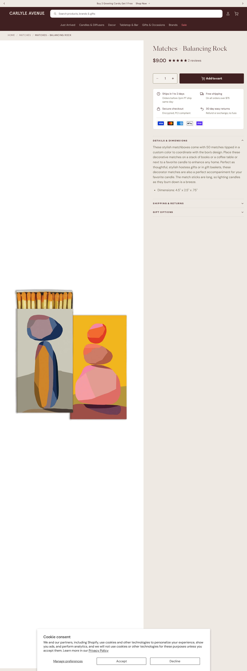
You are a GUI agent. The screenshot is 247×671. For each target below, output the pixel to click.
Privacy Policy (99, 650)
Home (11, 35)
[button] (178, 60)
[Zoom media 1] (73, 356)
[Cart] (236, 13)
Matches (25, 35)
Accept (121, 661)
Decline (175, 661)
